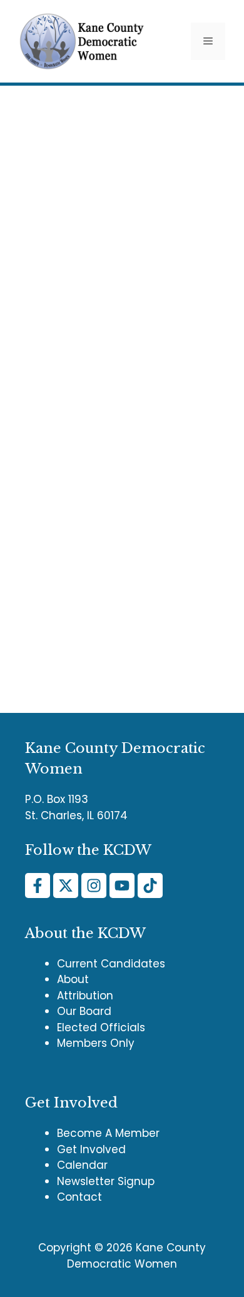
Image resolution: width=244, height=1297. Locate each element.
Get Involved (91, 1149)
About (73, 979)
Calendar (82, 1165)
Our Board (84, 1011)
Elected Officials (101, 1027)
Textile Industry (59, 652)
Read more (49, 575)
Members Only (96, 1043)
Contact (79, 1196)
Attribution (85, 995)
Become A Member (108, 1133)
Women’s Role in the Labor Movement (112, 345)
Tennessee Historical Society (113, 634)
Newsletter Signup (106, 1181)
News (50, 614)
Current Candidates (111, 963)
